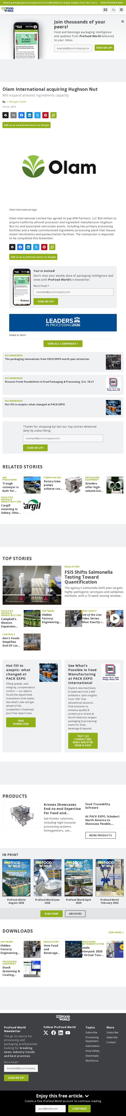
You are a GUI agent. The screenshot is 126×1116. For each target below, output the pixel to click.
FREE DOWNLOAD (21, 722)
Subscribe (52, 913)
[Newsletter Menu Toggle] (105, 9)
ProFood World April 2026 (78, 901)
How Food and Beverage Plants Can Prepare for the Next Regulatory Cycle (52, 949)
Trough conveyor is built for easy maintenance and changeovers (11, 487)
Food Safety (89, 610)
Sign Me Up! (104, 47)
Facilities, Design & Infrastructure (11, 499)
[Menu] (121, 9)
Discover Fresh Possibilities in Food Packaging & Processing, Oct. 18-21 (49, 381)
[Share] (21, 115)
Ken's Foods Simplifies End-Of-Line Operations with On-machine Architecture (11, 641)
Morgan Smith (17, 101)
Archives (75, 913)
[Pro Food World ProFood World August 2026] (16, 877)
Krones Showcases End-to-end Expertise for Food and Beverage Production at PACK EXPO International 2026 (62, 808)
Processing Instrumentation (92, 942)
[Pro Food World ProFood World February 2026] (110, 877)
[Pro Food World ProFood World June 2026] (47, 877)
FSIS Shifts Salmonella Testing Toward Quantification (89, 577)
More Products (100, 835)
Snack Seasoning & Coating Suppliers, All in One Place (11, 971)
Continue (79, 1108)
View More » (116, 932)
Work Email (41, 286)
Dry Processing (9, 478)
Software (48, 610)
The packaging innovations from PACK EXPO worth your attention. (47, 359)
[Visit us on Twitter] (46, 1032)
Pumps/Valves (52, 477)
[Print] (5, 115)
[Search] (113, 9)
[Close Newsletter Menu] (122, 21)
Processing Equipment (92, 478)
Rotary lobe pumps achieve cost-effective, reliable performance (53, 485)
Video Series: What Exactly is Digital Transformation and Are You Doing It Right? (92, 618)
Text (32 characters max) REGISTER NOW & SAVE (83, 740)
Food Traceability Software (97, 806)
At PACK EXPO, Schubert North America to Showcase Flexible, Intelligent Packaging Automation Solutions (102, 820)
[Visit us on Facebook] (53, 1032)
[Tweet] (37, 115)
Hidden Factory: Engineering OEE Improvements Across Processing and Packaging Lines (52, 618)
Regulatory (72, 566)
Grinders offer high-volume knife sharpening (94, 487)
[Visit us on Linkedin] (60, 1032)
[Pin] (45, 115)
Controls (8, 634)
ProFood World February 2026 (109, 901)
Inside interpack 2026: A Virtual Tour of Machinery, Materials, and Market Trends (92, 951)
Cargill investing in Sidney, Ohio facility (9, 509)
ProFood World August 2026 (16, 901)
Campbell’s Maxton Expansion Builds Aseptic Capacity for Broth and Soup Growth (11, 622)
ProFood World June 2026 (47, 901)
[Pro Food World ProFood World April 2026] (79, 877)
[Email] (13, 115)
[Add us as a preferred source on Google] (53, 115)
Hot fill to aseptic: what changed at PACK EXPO (35, 404)
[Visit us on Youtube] (67, 1032)
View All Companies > (63, 343)
